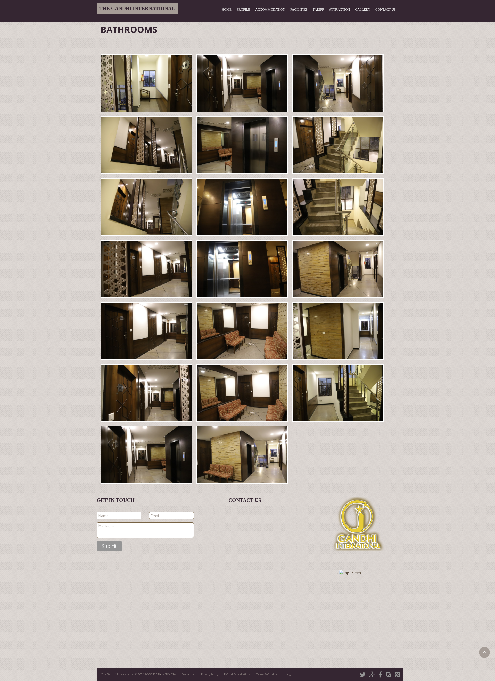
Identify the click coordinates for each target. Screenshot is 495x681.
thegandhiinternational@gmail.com (269, 537)
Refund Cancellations (237, 674)
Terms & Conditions (268, 674)
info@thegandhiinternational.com (267, 544)
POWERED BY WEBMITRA (160, 674)
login (290, 674)
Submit (109, 546)
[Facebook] (380, 674)
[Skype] (388, 674)
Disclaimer (188, 674)
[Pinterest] (397, 674)
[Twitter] (363, 674)
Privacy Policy (209, 674)
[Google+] (372, 674)
